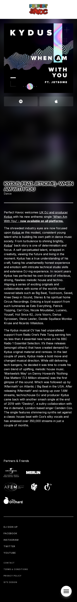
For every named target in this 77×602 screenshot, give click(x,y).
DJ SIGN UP (11, 526)
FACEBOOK (10, 533)
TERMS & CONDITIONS (16, 569)
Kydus (16, 232)
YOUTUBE (10, 552)
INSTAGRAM (11, 539)
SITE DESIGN (10, 582)
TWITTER (9, 546)
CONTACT (9, 563)
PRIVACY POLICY (12, 576)
